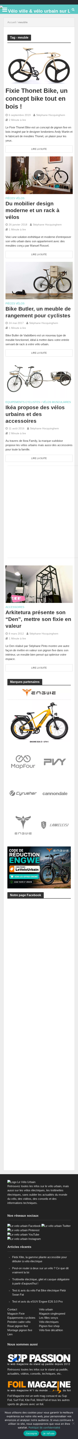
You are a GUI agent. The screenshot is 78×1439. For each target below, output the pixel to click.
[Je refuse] (73, 1423)
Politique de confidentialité (44, 1427)
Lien (9, 1334)
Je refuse (49, 1433)
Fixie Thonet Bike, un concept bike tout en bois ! (36, 98)
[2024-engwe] (39, 715)
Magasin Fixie (16, 1313)
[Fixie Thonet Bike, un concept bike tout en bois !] (39, 64)
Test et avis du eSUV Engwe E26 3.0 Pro (37, 1301)
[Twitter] (56, 1225)
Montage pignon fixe (19, 1330)
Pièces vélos (14, 198)
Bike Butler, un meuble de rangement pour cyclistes (38, 312)
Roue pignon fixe (17, 1326)
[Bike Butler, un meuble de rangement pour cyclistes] (39, 280)
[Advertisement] (39, 511)
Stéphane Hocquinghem (50, 115)
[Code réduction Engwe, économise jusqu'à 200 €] (39, 867)
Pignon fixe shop (49, 1326)
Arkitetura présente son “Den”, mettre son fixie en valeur (38, 619)
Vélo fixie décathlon (51, 1330)
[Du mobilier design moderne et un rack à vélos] (39, 175)
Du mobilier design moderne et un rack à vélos (32, 210)
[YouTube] (23, 1234)
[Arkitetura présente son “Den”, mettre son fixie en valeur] (39, 584)
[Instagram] (24, 1238)
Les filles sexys (48, 1317)
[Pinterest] (23, 1230)
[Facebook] (24, 1225)
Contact (12, 1309)
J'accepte (31, 1433)
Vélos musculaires (56, 402)
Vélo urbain (46, 1309)
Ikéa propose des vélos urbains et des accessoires (35, 414)
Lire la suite (39, 149)
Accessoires (14, 607)
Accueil (11, 22)
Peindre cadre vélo (18, 1321)
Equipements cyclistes (22, 402)
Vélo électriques (49, 1321)
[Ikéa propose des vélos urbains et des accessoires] (39, 378)
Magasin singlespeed (52, 1313)
